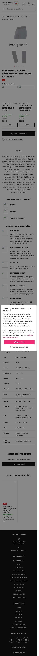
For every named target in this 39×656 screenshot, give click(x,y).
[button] (19, 347)
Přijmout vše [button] (19, 342)
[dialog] (18, 328)
